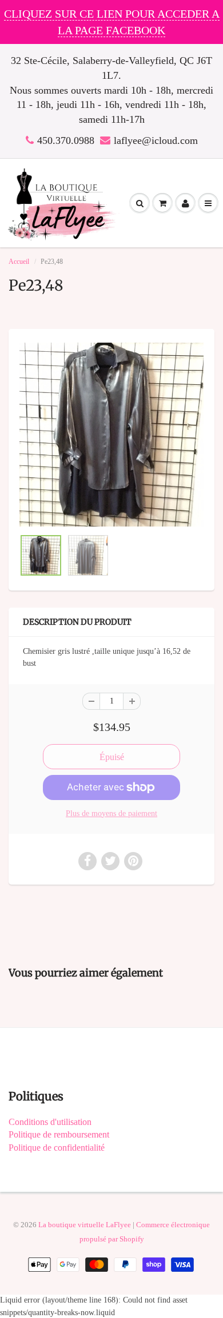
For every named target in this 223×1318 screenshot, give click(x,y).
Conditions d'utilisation (50, 1122)
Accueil (19, 262)
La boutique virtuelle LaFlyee (84, 1224)
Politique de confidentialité (57, 1147)
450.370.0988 (65, 140)
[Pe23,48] (111, 435)
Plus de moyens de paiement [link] (111, 813)
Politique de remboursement (59, 1134)
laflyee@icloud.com (156, 140)
